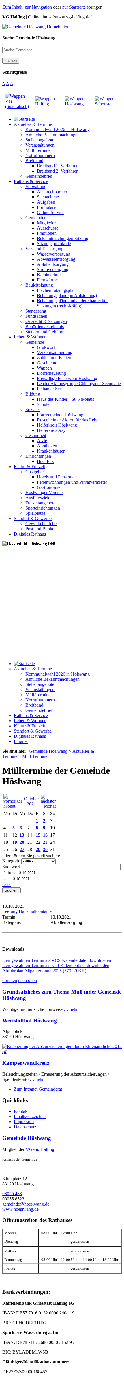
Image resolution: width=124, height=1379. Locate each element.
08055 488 (12, 1193)
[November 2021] (48, 806)
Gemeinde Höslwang (26, 1138)
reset (6, 884)
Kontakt (21, 1111)
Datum (8, 872)
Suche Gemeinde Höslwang (28, 37)
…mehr (71, 1009)
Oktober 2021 (31, 801)
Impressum (24, 1121)
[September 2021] (12, 806)
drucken (9, 980)
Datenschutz (25, 1126)
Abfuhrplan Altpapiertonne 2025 (44, 970)
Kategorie (11, 860)
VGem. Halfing (40, 1149)
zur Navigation (38, 7)
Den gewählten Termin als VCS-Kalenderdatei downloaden (56, 960)
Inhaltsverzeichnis (30, 1116)
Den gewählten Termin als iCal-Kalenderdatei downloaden (55, 965)
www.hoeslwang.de (20, 1209)
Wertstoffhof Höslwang (29, 1020)
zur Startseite (74, 7)
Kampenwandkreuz (25, 1063)
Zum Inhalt (12, 7)
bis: (5, 878)
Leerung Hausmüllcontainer (27, 911)
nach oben (27, 980)
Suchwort (11, 866)
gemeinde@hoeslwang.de (25, 1204)
